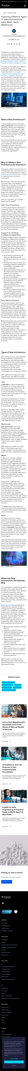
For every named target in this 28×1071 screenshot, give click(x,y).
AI (2, 985)
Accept (14, 1061)
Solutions (4, 961)
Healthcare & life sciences (8, 947)
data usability (17, 687)
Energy (3, 942)
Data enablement (6, 974)
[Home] (5, 5)
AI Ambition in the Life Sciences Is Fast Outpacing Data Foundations (12, 768)
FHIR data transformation (8, 979)
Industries (4, 936)
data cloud (17, 685)
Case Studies (4, 1015)
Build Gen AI (4, 988)
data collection (6, 687)
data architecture (7, 685)
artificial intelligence (8, 682)
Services (4, 920)
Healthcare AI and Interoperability (10, 998)
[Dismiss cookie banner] (23, 1039)
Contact (16, 662)
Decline (14, 1065)
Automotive (4, 939)
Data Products (5, 928)
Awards (3, 1017)
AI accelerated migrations (8, 966)
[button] (12, 44)
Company (3, 1028)
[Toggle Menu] (25, 5)
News (2, 1020)
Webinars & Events (6, 1012)
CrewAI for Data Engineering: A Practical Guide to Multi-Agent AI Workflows (13, 811)
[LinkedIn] (2, 903)
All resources (4, 1007)
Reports (3, 1022)
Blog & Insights (5, 1010)
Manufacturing (5, 952)
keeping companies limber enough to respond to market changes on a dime (13, 62)
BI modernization (5, 969)
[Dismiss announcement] (26, 1)
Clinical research (5, 971)
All (2, 964)
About (3, 1031)
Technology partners (7, 1034)
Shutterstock (9, 108)
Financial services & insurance (9, 945)
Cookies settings (14, 1058)
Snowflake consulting (7, 930)
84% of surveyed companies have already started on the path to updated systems (13, 73)
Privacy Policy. (16, 1046)
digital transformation (9, 690)
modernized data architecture (11, 174)
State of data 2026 (6, 996)
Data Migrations (5, 925)
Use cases (4, 990)
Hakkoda (8, 605)
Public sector (5, 955)
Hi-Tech (3, 950)
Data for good (5, 1036)
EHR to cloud (4, 976)
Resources (4, 993)
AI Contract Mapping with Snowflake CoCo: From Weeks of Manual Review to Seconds (13, 726)
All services (4, 923)
